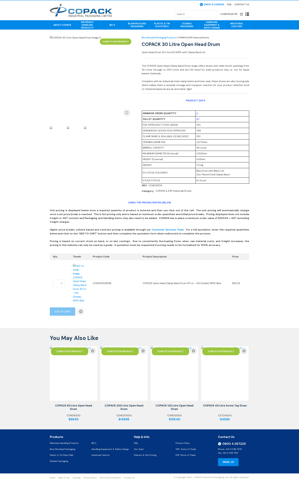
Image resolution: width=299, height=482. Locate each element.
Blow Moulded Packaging (137, 25)
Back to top (64, 477)
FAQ (136, 443)
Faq (229, 4)
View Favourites (241, 14)
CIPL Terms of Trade (186, 449)
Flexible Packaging (186, 25)
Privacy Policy (183, 443)
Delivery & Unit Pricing (145, 455)
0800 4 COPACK (214, 4)
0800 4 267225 (234, 444)
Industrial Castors (236, 25)
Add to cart (63, 311)
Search (214, 14)
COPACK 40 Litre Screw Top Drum (225, 405)
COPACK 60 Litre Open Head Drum (73, 407)
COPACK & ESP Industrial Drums (193, 37)
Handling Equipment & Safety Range (212, 25)
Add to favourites (92, 350)
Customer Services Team (168, 229)
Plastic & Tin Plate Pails (162, 25)
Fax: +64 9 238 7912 (228, 452)
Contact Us (241, 4)
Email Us (228, 462)
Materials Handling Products (87, 25)
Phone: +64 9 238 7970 (230, 449)
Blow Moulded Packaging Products (159, 37)
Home (52, 477)
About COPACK (62, 25)
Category (148, 191)
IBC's (112, 25)
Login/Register (228, 14)
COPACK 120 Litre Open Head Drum (174, 407)
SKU (144, 185)
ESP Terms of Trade (186, 455)
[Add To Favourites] (80, 311)
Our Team (139, 449)
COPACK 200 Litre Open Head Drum (124, 407)
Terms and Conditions (110, 477)
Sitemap (77, 477)
